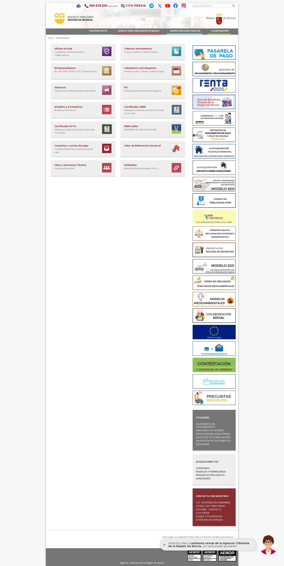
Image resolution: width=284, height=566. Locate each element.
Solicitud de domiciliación (213, 437)
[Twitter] (159, 5)
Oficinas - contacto (208, 509)
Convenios (202, 468)
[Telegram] (151, 5)
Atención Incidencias (209, 519)
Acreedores (203, 478)
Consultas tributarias (210, 505)
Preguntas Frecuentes (210, 475)
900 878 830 (98, 5)
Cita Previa (136, 5)
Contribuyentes (63, 38)
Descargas (202, 444)
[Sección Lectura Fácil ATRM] (78, 5)
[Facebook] (175, 5)
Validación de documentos (213, 440)
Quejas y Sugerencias (209, 516)
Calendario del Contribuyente (206, 425)
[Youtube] (167, 5)
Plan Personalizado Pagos (213, 433)
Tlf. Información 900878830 (213, 502)
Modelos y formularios (211, 471)
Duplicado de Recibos (210, 430)
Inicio (50, 38)
